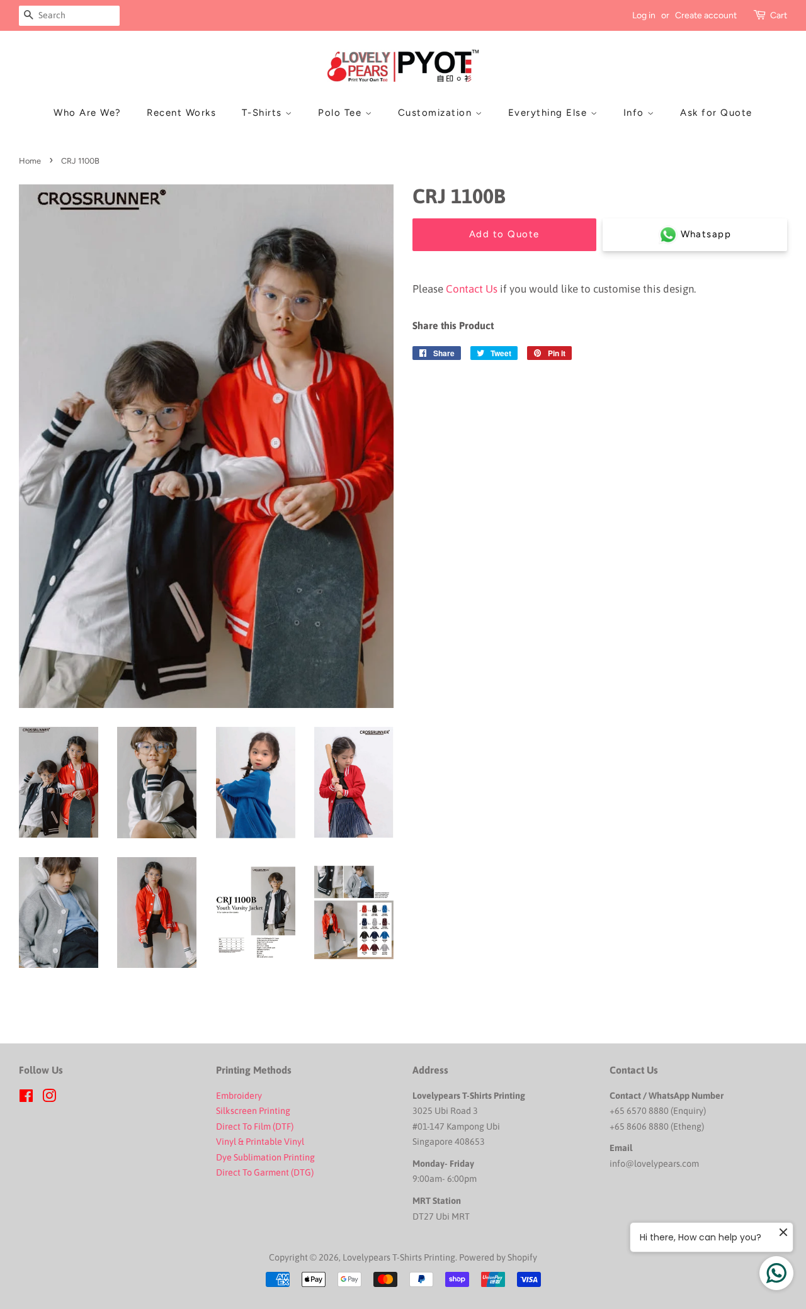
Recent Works (181, 112)
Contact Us (471, 289)
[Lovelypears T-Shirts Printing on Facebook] (26, 1098)
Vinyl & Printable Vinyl (261, 1142)
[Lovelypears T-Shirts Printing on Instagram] (49, 1098)
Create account (706, 15)
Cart (778, 15)
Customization (436, 112)
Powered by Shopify (498, 1257)
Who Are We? (88, 112)
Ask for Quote (716, 112)
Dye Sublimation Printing (266, 1157)
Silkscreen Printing (253, 1111)
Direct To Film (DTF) (254, 1126)
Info (635, 112)
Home (30, 161)
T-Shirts (264, 112)
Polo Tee (341, 112)
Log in (644, 15)
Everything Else (549, 112)
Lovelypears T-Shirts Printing (399, 1257)
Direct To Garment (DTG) (265, 1172)
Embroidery (239, 1096)
